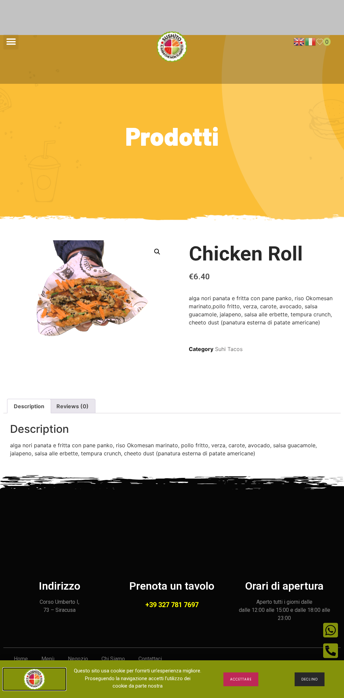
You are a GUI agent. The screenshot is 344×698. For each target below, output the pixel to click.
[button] (10, 41)
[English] (299, 41)
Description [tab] (29, 406)
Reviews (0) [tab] (72, 406)
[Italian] (310, 41)
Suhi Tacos (229, 349)
